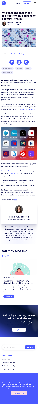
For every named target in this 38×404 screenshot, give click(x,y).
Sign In (18, 3)
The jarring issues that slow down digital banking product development (17, 282)
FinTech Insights (15, 173)
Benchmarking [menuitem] (6, 359)
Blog (5, 54)
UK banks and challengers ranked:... (21, 54)
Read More (9, 296)
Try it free (19, 330)
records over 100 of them (28, 109)
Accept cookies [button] (19, 393)
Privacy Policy (6, 388)
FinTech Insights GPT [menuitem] (8, 369)
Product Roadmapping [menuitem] (8, 366)
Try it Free (27, 3)
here (15, 200)
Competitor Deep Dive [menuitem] (8, 362)
